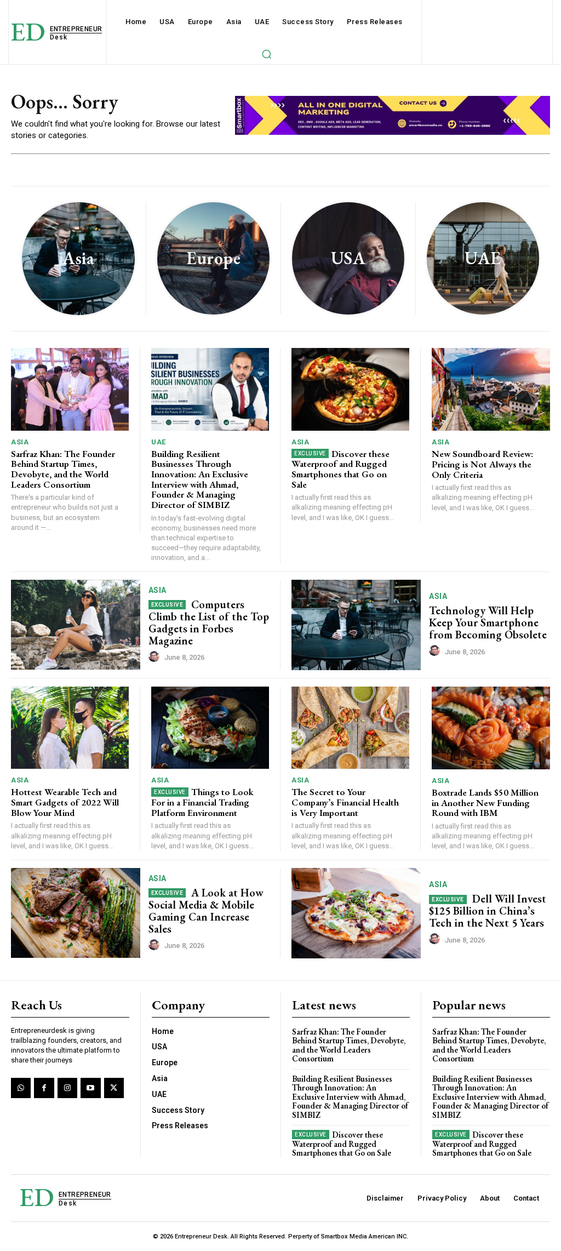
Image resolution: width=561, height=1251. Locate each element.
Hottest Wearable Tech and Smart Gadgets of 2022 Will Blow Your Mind (65, 802)
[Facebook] (44, 1088)
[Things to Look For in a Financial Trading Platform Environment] (210, 728)
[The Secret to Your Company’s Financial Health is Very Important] (350, 728)
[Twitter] (114, 1088)
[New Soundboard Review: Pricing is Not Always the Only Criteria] (491, 389)
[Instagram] (67, 1088)
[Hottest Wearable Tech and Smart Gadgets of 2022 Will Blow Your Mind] (70, 728)
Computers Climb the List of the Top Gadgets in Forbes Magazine (208, 622)
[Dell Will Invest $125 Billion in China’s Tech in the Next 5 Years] (356, 913)
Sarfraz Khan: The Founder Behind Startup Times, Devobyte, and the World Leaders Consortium (63, 469)
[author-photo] (155, 657)
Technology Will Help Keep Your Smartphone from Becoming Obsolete (488, 622)
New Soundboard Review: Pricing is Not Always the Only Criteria (482, 464)
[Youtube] (90, 1088)
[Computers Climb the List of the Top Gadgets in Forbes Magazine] (75, 625)
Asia (19, 441)
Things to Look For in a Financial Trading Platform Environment (202, 802)
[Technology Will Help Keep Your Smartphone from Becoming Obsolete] (356, 625)
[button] (266, 53)
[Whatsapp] (21, 1088)
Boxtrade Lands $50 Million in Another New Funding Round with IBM (485, 802)
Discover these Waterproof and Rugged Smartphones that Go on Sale (340, 469)
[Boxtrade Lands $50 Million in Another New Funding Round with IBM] (491, 728)
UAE (158, 441)
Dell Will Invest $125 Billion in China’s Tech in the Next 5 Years (487, 911)
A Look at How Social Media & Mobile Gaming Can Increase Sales (206, 911)
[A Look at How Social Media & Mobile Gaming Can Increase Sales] (75, 913)
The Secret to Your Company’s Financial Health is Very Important (345, 802)
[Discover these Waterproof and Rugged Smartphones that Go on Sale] (350, 389)
